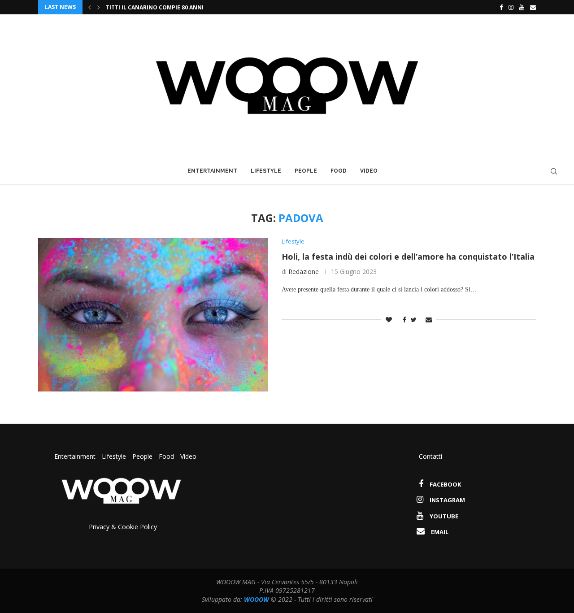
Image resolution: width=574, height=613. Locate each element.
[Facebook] (499, 7)
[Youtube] (521, 7)
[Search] (553, 171)
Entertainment (212, 171)
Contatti (430, 456)
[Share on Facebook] (402, 319)
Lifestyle (266, 171)
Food (338, 171)
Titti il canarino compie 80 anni (155, 7)
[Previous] (89, 7)
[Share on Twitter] (414, 319)
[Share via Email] (429, 319)
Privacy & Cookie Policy (123, 526)
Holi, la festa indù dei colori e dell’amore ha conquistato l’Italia (408, 256)
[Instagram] (511, 7)
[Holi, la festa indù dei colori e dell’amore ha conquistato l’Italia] (153, 314)
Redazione (303, 271)
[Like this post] (389, 319)
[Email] (533, 7)
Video (369, 171)
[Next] (98, 7)
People (306, 171)
